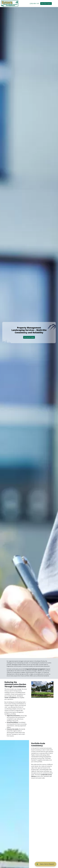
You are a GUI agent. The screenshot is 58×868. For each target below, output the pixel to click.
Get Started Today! (29, 337)
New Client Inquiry (46, 3)
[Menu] (55, 3)
